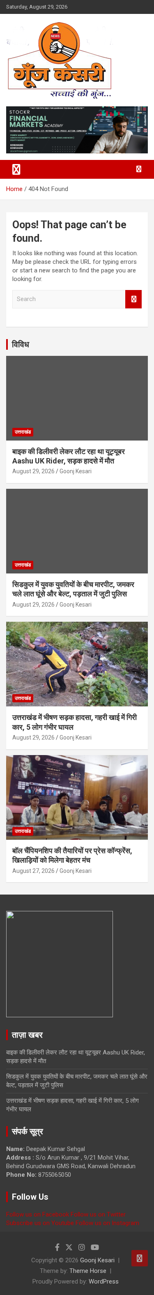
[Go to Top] (139, 1258)
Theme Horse (87, 1271)
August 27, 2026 (33, 871)
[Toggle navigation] (16, 169)
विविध (20, 344)
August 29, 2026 (33, 471)
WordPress (104, 1281)
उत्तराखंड (23, 432)
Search (133, 299)
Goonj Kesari (76, 471)
